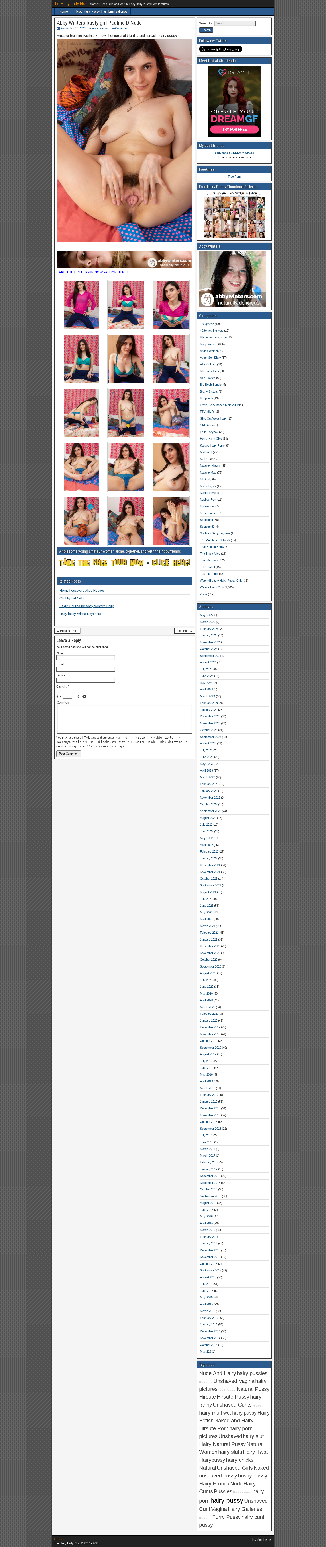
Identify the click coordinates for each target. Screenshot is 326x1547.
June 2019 (206, 1067)
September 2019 (210, 1047)
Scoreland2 (207, 526)
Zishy (203, 594)
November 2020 (210, 953)
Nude (236, 1484)
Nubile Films (208, 492)
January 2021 (208, 939)
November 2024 (210, 642)
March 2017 (207, 1155)
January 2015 (208, 1324)
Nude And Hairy (217, 1373)
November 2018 (210, 1115)
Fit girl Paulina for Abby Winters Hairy (86, 606)
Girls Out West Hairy (213, 418)
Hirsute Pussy (233, 1397)
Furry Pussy (226, 1517)
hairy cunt (253, 1517)
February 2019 (209, 1094)
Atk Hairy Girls (209, 371)
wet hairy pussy (240, 1413)
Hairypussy (212, 1460)
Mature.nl (206, 452)
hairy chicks (239, 1460)
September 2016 (210, 1196)
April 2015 (206, 1304)
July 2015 (206, 1284)
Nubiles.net (207, 506)
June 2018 (206, 1142)
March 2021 (207, 926)
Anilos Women (209, 351)
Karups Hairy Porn (212, 445)
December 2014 (210, 1331)
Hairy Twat (255, 1452)
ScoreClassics (209, 513)
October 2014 (208, 1345)
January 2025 (208, 635)
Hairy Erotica (214, 1484)
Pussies (223, 1491)
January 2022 (208, 858)
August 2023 (208, 743)
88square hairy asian (213, 337)
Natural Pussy (253, 1389)
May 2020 (206, 993)
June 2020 (206, 986)
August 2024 (208, 662)
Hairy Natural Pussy (222, 1444)
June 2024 (206, 676)
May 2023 (206, 764)
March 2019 (207, 1088)
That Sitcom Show (212, 546)
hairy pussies (252, 1373)
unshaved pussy (218, 1476)
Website (62, 675)
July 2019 (206, 1061)
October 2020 (208, 959)
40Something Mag (211, 330)
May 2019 (206, 1074)
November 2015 (210, 1257)
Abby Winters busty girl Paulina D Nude (99, 23)
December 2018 (210, 1108)
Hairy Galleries (245, 1509)
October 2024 (208, 649)
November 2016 (210, 1182)
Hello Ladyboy (209, 432)
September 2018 (210, 1128)
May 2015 (206, 1297)
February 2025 (209, 628)
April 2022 (206, 845)
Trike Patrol (207, 567)
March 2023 (207, 777)
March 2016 (207, 1230)
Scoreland (206, 519)
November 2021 (210, 872)
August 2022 (208, 818)
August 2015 (208, 1277)
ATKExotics (207, 378)
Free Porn (234, 176)
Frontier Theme (262, 1539)
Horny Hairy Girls (211, 438)
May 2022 (206, 838)
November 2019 (210, 1034)
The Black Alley (210, 553)
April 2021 (206, 919)
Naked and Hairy (233, 1420)
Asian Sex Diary (210, 357)
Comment (63, 702)
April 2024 (206, 689)
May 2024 (206, 682)
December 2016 (210, 1176)
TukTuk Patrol (209, 573)
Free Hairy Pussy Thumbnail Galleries (101, 11)
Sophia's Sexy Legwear (215, 533)
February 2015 (209, 1318)
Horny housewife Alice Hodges (82, 590)
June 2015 (206, 1290)
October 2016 (208, 1189)
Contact (59, 1539)
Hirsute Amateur (227, 1390)
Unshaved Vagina (234, 1381)
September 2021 (210, 885)
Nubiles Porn (208, 499)
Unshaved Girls (235, 1468)
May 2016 (206, 1216)
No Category (208, 486)
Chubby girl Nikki (71, 598)
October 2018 (208, 1121)
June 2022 (206, 831)
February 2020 (209, 1013)
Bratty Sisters (209, 391)
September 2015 (210, 1270)
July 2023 (206, 750)
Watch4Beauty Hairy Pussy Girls (221, 580)
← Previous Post (67, 630)
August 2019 (208, 1054)
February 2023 (209, 784)
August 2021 (208, 892)
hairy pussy (226, 1500)
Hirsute (207, 1397)
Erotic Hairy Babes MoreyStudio (220, 405)
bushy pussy (252, 1476)
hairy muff (210, 1413)
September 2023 (210, 737)
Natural (207, 1468)
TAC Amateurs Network (215, 540)
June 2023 (206, 757)
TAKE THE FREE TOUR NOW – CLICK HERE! (92, 272)
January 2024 (208, 709)
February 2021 (209, 932)
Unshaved (230, 1436)
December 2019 (210, 1027)
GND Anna (207, 425)
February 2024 (209, 703)
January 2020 (208, 1020)
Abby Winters (100, 28)
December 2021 (210, 865)
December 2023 (210, 716)
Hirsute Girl (205, 1518)
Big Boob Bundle (211, 384)
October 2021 (208, 878)
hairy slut (253, 1436)
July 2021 (206, 899)
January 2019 (208, 1101)
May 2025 (206, 615)
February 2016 (209, 1236)
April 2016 (206, 1223)
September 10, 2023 (73, 28)
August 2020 (208, 973)
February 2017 (209, 1162)
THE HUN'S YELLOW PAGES (234, 152)
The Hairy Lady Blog (70, 3)
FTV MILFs (207, 411)
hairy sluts (230, 1452)
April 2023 (206, 770)
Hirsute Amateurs (242, 1492)
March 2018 (207, 1149)
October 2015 (208, 1263)
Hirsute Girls (206, 1382)
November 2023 (210, 723)
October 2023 (208, 730)
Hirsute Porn (213, 1428)
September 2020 (210, 966)
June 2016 (206, 1209)
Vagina (219, 1509)
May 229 (205, 1351)
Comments (122, 28)
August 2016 (208, 1203)
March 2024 (207, 696)
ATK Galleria (208, 364)
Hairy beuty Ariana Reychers (80, 614)
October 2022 (208, 804)
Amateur (257, 1405)
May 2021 (206, 912)
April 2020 (206, 1000)
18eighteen (207, 324)
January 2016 (208, 1243)
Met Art (204, 459)
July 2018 (206, 1135)
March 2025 (207, 622)
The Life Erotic (209, 560)
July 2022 (206, 824)
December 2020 (210, 946)
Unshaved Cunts (232, 1405)
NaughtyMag (208, 472)
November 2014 (210, 1338)
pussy (206, 1525)
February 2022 (209, 851)
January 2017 (208, 1169)
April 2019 (206, 1081)
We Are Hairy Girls (212, 587)
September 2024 (210, 655)
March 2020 (207, 1007)
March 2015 (207, 1311)
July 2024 (206, 669)
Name (60, 653)
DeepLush (206, 398)
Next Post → (184, 630)
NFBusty (205, 479)
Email (60, 664)
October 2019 (208, 1040)
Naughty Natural (210, 465)
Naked (261, 1468)
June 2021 (206, 905)
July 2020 (206, 980)
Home (63, 11)
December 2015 (210, 1250)
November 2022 (210, 797)
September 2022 (210, 811)
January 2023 (208, 791)
